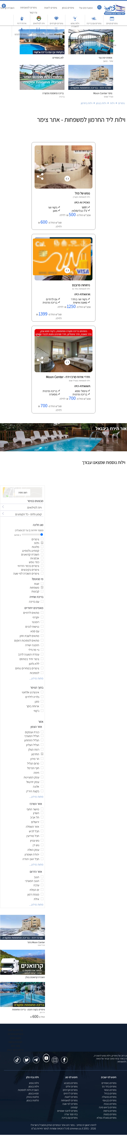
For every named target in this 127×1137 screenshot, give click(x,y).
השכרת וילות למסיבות (28, 1090)
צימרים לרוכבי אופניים (67, 1111)
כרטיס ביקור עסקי (15, 1050)
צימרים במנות (110, 1114)
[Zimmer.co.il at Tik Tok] (17, 1058)
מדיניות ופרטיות (15, 1030)
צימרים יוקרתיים (70, 1090)
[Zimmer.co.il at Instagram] (55, 1058)
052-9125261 (82, 203)
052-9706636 (82, 294)
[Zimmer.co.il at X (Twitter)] (26, 1058)
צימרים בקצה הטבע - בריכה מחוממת (28, 1009)
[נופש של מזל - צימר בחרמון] (63, 187)
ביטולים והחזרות (15, 1034)
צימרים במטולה (109, 1097)
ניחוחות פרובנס (81, 285)
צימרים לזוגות (71, 1097)
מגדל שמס (73, 380)
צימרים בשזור (110, 1090)
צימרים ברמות (109, 1111)
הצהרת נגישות (15, 1042)
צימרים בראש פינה (107, 1107)
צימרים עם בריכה (70, 1117)
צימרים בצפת (110, 1104)
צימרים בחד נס (109, 1086)
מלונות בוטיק (32, 1097)
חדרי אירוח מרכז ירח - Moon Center (68, 377)
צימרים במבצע (71, 1083)
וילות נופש (34, 1083)
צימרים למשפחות (69, 1100)
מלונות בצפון (33, 1100)
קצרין (75, 197)
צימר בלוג (15, 1046)
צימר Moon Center (36, 942)
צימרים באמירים (109, 1083)
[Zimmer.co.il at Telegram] (36, 1058)
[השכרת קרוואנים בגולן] (22, 974)
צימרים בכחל (110, 1093)
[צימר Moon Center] (22, 939)
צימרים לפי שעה (70, 1104)
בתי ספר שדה (71, 1114)
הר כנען (42, 1012)
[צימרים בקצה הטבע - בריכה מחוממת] (22, 1006)
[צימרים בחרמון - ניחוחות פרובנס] (63, 279)
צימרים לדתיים (71, 1093)
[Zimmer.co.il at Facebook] (64, 1058)
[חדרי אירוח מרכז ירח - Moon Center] (63, 371)
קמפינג (74, 1107)
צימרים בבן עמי (109, 1100)
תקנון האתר (15, 1038)
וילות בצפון (34, 1086)
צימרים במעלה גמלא (106, 1117)
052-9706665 (82, 386)
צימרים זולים (72, 1086)
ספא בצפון (34, 1093)
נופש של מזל (82, 193)
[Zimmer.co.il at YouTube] (45, 1055)
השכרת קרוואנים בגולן (35, 977)
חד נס (74, 288)
